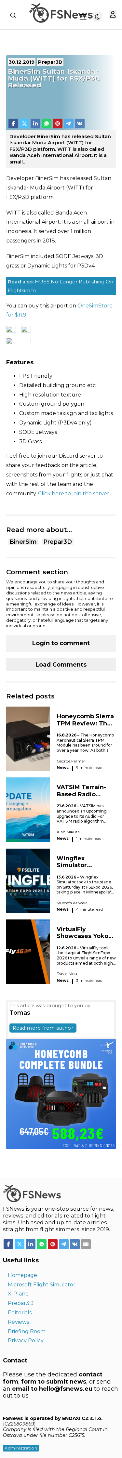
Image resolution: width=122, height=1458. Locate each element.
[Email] (86, 1244)
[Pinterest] (57, 123)
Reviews (18, 1322)
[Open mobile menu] (83, 17)
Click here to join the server (73, 493)
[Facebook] (13, 123)
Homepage (22, 1275)
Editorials (20, 1312)
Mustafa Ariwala (72, 902)
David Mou (67, 973)
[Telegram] (69, 123)
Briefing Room (27, 1331)
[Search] (13, 15)
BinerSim (23, 541)
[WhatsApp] (46, 123)
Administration (21, 1448)
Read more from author (43, 1028)
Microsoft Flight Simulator (41, 1285)
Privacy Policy (26, 1340)
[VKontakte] (80, 123)
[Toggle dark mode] (97, 16)
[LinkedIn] (35, 123)
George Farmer (71, 761)
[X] (24, 123)
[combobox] (13, 15)
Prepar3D (57, 541)
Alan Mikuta (68, 831)
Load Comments (61, 664)
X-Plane (18, 1294)
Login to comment (61, 643)
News (63, 767)
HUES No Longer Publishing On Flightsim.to (60, 286)
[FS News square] (61, 1093)
